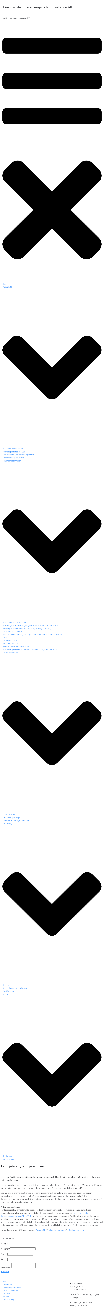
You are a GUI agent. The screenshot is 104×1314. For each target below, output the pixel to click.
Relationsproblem (76, 1230)
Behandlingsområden (57, 1230)
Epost (4, 1254)
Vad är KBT (40, 1230)
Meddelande (6, 1267)
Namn (4, 1244)
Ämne (4, 1259)
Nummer (5, 1249)
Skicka (5, 1272)
